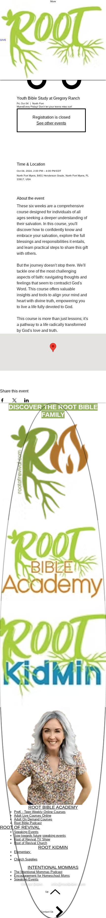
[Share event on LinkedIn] (26, 400)
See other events (51, 123)
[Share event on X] (14, 400)
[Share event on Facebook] (2, 400)
